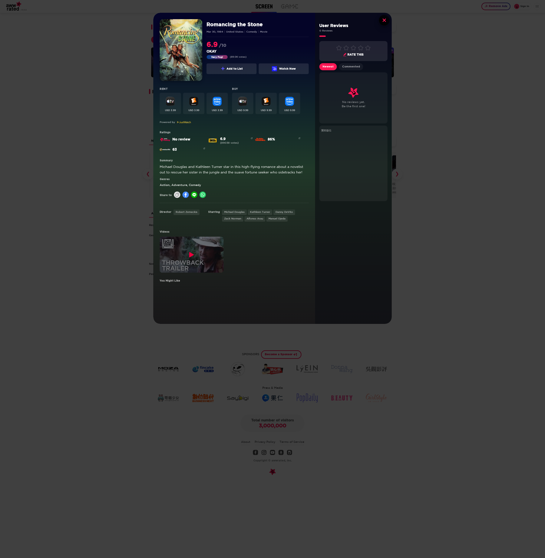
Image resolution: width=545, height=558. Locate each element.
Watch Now (287, 68)
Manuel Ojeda (276, 218)
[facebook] (185, 195)
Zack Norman (232, 218)
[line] (194, 195)
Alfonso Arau (255, 218)
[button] (170, 103)
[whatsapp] (202, 195)
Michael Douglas (234, 212)
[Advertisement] (353, 166)
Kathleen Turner (260, 212)
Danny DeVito (284, 212)
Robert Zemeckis (186, 212)
